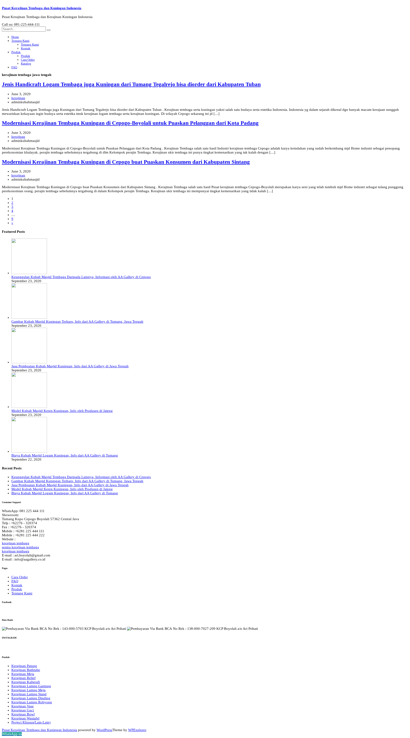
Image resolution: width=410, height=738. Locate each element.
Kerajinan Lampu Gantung (31, 686)
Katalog (26, 63)
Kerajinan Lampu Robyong (31, 702)
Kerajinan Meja (22, 674)
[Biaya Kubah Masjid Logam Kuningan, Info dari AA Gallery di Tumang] (29, 451)
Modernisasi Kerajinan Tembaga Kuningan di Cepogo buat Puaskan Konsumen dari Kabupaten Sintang (126, 162)
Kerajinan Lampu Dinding (30, 698)
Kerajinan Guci (22, 710)
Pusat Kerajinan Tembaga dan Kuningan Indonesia (41, 8)
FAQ (14, 67)
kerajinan (18, 98)
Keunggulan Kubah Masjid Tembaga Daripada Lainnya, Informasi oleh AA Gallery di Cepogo (81, 277)
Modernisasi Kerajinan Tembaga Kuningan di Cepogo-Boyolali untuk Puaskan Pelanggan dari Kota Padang (130, 123)
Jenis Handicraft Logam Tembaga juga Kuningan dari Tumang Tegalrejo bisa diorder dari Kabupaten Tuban (131, 84)
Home (15, 37)
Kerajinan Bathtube (25, 670)
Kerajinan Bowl (23, 714)
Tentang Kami (20, 40)
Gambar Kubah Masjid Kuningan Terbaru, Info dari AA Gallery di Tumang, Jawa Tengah (77, 321)
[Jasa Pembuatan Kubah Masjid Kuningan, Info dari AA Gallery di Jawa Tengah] (29, 362)
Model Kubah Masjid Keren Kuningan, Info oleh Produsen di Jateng (62, 411)
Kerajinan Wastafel (25, 718)
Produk (16, 52)
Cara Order (28, 59)
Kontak (25, 48)
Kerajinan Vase (22, 706)
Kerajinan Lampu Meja (28, 690)
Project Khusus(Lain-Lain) (31, 722)
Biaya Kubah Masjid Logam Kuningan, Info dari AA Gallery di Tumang (64, 455)
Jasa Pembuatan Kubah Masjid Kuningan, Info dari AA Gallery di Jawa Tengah (70, 366)
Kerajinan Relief (23, 678)
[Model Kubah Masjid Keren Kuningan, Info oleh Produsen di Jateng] (29, 407)
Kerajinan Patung (24, 666)
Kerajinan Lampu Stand (29, 694)
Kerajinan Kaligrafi (25, 682)
